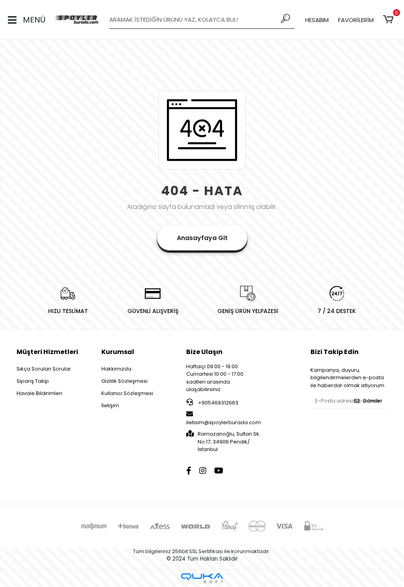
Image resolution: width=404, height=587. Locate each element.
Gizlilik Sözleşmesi (124, 381)
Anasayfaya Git (202, 237)
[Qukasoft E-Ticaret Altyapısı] (202, 578)
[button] (389, 19)
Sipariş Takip (33, 381)
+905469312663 (217, 402)
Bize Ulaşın (204, 351)
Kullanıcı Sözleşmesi (127, 393)
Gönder (372, 400)
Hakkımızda (116, 369)
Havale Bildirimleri (39, 393)
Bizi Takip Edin (334, 351)
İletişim (110, 405)
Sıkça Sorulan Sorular (44, 369)
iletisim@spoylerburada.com (223, 422)
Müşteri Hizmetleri (47, 351)
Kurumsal (117, 351)
